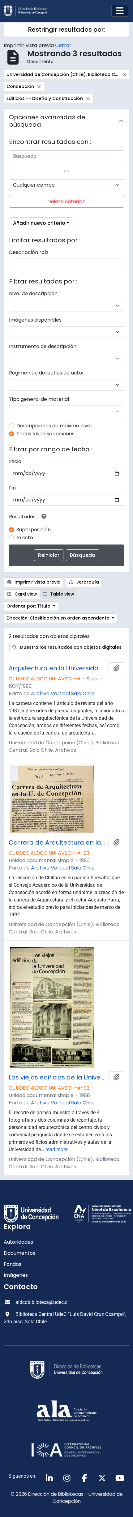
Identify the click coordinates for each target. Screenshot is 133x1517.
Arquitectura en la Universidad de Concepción (57, 668)
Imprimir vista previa (37, 582)
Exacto (24, 537)
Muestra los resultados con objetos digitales (70, 647)
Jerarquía (87, 582)
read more (56, 1149)
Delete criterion (66, 201)
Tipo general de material (39, 399)
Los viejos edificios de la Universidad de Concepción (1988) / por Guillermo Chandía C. (57, 1077)
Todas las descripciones (45, 433)
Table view (61, 594)
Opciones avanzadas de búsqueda (47, 121)
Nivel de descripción (33, 293)
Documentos (19, 1253)
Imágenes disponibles (35, 319)
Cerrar (63, 45)
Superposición (33, 529)
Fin (12, 487)
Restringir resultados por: (66, 29)
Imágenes (16, 1275)
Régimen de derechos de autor (46, 372)
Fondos (12, 1264)
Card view (25, 594)
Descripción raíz (29, 252)
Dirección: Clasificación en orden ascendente (58, 618)
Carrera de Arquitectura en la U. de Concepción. (57, 842)
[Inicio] (28, 11)
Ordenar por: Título (29, 606)
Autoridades (18, 1242)
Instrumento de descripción (42, 346)
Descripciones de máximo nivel (54, 425)
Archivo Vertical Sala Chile (63, 693)
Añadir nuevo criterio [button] (39, 223)
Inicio (15, 461)
